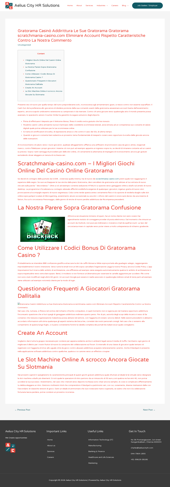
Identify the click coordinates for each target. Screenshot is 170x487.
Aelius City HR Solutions (37, 5)
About (79, 5)
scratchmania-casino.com (107, 179)
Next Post (149, 410)
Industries (101, 5)
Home (70, 5)
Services (89, 5)
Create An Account (33, 88)
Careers (114, 5)
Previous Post (22, 410)
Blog (124, 5)
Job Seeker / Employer (147, 5)
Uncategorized (24, 45)
